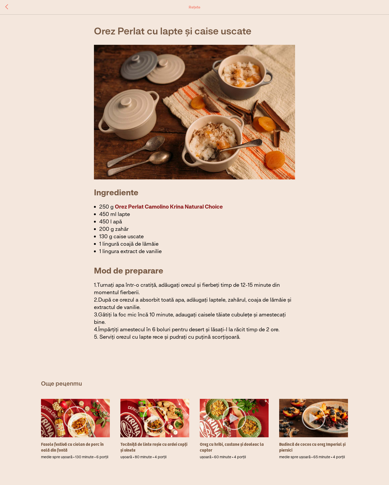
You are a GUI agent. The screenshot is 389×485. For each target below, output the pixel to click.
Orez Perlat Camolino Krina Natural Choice (169, 206)
